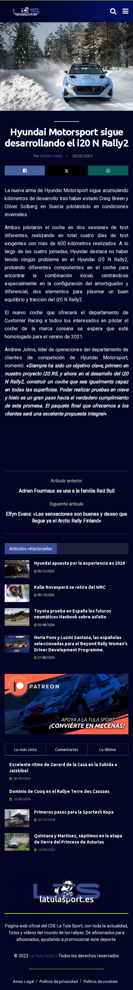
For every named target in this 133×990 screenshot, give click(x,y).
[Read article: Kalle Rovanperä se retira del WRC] (17, 593)
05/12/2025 (46, 571)
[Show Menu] (125, 11)
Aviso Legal (23, 981)
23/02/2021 (82, 156)
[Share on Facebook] (25, 170)
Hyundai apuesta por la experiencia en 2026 (79, 563)
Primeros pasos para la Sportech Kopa (74, 812)
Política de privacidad (59, 981)
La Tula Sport (42, 955)
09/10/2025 (46, 595)
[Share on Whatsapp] (108, 170)
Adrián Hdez (51, 156)
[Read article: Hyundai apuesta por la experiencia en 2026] (17, 569)
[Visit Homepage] (26, 11)
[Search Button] (113, 11)
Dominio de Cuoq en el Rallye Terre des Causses (59, 791)
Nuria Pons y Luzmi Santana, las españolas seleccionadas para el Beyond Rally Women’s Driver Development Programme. (80, 643)
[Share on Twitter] (66, 170)
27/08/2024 (46, 657)
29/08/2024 (46, 625)
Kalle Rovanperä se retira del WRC (69, 587)
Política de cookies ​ (101, 981)
